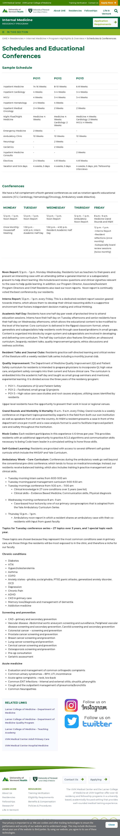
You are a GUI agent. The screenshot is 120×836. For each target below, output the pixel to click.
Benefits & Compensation (42, 801)
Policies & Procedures (40, 805)
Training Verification (78, 3)
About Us (7, 793)
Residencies (75, 10)
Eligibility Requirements (41, 797)
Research (7, 805)
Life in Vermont (106, 12)
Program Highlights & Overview (66, 38)
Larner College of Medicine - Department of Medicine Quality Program (30, 721)
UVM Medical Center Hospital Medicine (26, 745)
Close (111, 824)
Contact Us (93, 3)
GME (4, 38)
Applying (96, 779)
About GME (60, 10)
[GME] (30, 779)
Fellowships (90, 10)
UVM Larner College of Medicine (36, 3)
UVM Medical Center (12, 3)
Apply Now (107, 2)
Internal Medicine (17, 20)
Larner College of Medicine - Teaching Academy (26, 731)
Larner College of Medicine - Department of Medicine (30, 711)
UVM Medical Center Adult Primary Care (27, 739)
